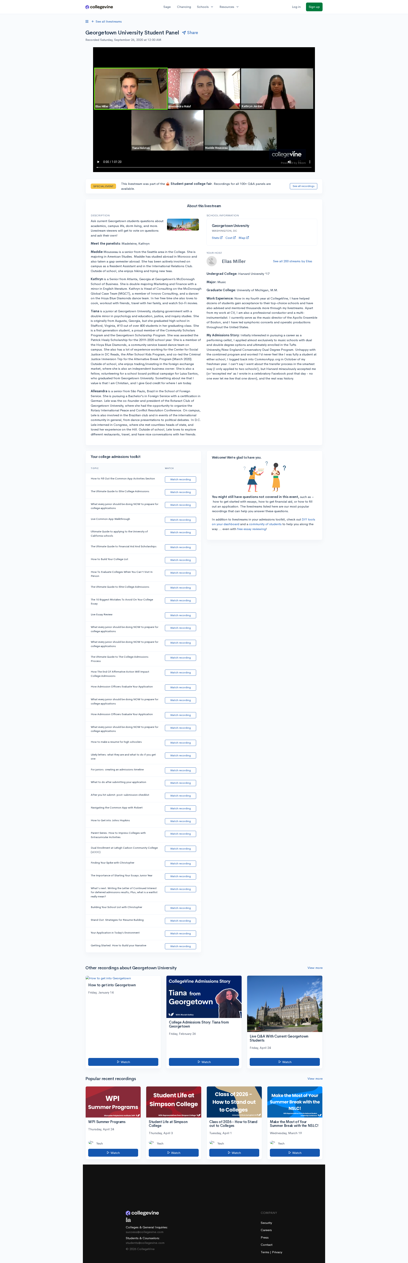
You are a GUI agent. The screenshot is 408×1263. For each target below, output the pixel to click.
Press (265, 1237)
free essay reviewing (251, 529)
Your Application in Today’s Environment (115, 932)
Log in (296, 7)
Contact (266, 1245)
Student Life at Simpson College (168, 1124)
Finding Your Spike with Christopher (112, 862)
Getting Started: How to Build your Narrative (118, 945)
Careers (266, 1230)
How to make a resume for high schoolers (116, 742)
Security (266, 1223)
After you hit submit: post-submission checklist (120, 795)
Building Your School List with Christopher (116, 907)
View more (315, 968)
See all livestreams (109, 21)
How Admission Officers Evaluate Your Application (122, 686)
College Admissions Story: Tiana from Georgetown (199, 1024)
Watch (125, 1062)
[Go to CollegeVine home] (99, 6)
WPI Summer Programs (107, 1122)
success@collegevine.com (144, 1232)
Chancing (184, 7)
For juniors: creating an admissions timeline (117, 769)
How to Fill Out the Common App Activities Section (123, 478)
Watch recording (180, 479)
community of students (265, 524)
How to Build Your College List (109, 559)
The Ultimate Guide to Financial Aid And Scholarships (123, 546)
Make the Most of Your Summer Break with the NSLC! (294, 1124)
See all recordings (303, 186)
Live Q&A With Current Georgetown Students (279, 1038)
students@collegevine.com (145, 1243)
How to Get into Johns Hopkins (110, 820)
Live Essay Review (101, 614)
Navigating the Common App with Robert (117, 807)
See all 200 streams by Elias (292, 261)
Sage (167, 7)
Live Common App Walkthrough (110, 519)
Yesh (99, 1143)
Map (242, 238)
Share (192, 32)
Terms (265, 1252)
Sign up (314, 7)
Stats (215, 238)
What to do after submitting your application (118, 782)
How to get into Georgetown (112, 985)
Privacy (277, 1252)
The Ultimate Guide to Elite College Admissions (120, 491)
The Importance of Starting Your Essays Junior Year (121, 875)
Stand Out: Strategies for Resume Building (117, 920)
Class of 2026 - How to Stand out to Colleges (233, 1124)
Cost (228, 238)
